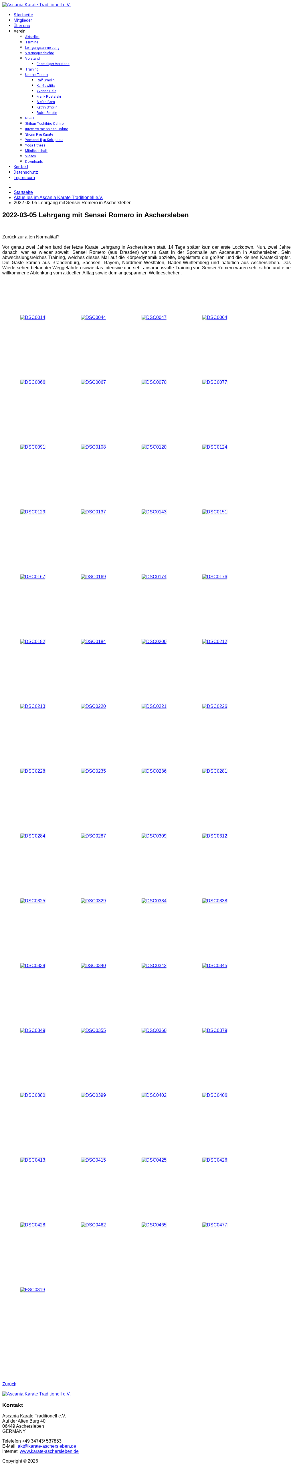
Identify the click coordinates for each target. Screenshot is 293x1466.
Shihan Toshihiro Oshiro (44, 124)
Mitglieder (23, 20)
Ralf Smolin (46, 80)
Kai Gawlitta (46, 86)
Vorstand (32, 59)
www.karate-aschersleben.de (49, 1451)
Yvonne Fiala (46, 91)
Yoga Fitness (35, 145)
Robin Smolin (47, 113)
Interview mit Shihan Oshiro (46, 129)
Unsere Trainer (36, 75)
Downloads (34, 162)
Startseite (23, 15)
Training (32, 69)
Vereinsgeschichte (39, 53)
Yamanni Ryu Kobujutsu (44, 140)
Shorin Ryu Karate (39, 134)
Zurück (9, 1384)
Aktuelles (32, 37)
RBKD (29, 118)
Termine (31, 42)
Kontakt (21, 166)
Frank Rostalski (49, 97)
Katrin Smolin (47, 107)
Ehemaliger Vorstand (53, 64)
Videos (30, 156)
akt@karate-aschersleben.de (47, 1446)
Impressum (24, 177)
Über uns (22, 25)
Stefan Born (46, 102)
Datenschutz (26, 172)
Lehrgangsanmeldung (42, 48)
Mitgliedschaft (36, 151)
